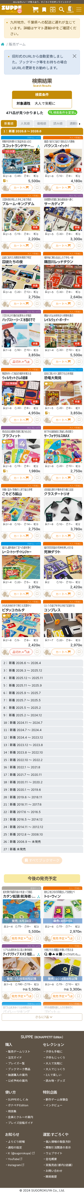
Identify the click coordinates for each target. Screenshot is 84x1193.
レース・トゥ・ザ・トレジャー (16, 552)
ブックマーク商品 (19, 1069)
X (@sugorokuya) (19, 1153)
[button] (62, 112)
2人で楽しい (53, 1075)
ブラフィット (11, 436)
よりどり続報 (16, 1141)
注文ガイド (15, 1057)
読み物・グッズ (55, 1080)
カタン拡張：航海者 (17, 896)
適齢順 (74, 123)
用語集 (12, 1111)
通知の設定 (15, 1147)
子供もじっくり (55, 1057)
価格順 (41, 123)
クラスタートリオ (57, 494)
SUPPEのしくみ (18, 1099)
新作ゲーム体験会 (57, 1099)
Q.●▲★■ (53, 954)
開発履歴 (51, 1176)
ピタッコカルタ (13, 610)
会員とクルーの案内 (20, 1117)
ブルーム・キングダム (18, 204)
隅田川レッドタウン (58, 262)
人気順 (25, 123)
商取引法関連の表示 (58, 1147)
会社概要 (51, 1159)
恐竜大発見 (52, 378)
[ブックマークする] (37, 188)
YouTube (13, 1159)
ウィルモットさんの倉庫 (15, 378)
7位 (8, 615)
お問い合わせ (54, 1170)
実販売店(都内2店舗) (59, 1165)
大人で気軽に (54, 1063)
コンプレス (52, 610)
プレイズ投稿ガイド (20, 1122)
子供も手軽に (54, 1051)
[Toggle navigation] (79, 9)
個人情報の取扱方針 (58, 1141)
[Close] (74, 56)
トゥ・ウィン (52, 896)
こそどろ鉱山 (12, 494)
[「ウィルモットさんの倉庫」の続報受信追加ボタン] (5, 420)
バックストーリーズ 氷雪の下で (18, 320)
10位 (8, 441)
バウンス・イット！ (56, 145)
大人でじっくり (55, 1069)
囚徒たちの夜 (12, 262)
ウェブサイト (54, 1153)
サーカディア (54, 204)
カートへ (20, 187)
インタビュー (54, 1105)
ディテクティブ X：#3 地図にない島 (22, 954)
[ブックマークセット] (44, 9)
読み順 (57, 123)
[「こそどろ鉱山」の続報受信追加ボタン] (5, 536)
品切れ (17, 361)
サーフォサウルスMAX (56, 436)
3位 (50, 383)
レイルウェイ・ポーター (56, 320)
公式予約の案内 (18, 1080)
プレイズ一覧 (16, 1063)
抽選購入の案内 (18, 1075)
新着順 (8, 123)
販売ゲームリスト (19, 1051)
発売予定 (17, 938)
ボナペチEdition (18, 1105)
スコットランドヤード (17, 145)
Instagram (14, 1165)
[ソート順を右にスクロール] (79, 123)
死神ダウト (52, 552)
